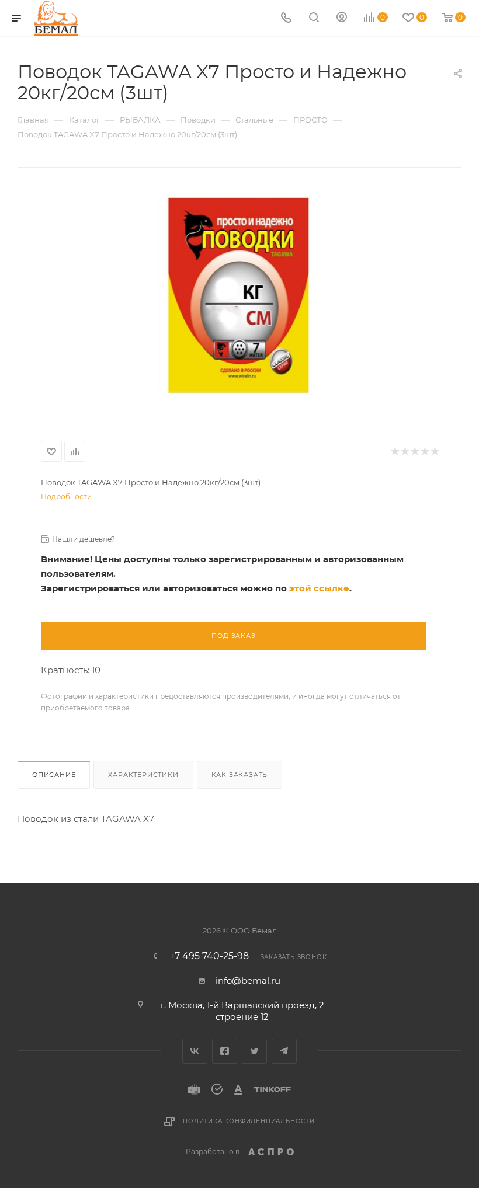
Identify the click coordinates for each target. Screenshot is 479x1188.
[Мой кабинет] (341, 18)
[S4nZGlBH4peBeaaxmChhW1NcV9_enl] (240, 293)
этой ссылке (319, 588)
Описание (53, 775)
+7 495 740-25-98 (209, 956)
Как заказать (239, 775)
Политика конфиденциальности (249, 1121)
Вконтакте (194, 1051)
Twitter (254, 1051)
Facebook (224, 1051)
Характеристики (143, 775)
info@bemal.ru (248, 980)
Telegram (284, 1051)
